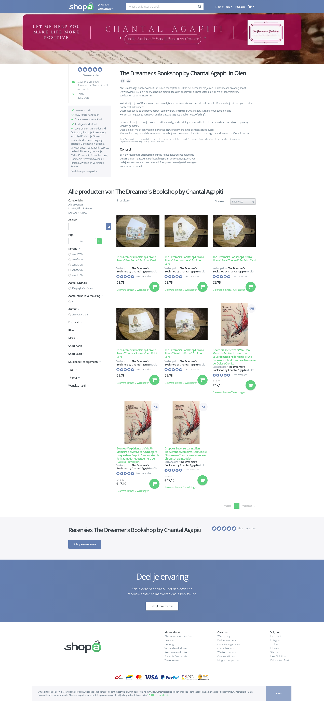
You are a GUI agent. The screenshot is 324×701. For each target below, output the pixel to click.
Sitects (274, 652)
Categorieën (75, 200)
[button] (251, 6)
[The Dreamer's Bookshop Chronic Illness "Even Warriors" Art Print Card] (186, 231)
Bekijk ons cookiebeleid (159, 695)
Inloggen (240, 6)
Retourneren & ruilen (176, 652)
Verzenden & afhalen (176, 648)
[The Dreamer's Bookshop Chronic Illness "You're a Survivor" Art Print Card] (137, 324)
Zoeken (72, 220)
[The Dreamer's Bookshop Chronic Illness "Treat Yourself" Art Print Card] (234, 231)
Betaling (169, 644)
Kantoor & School (77, 212)
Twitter (274, 644)
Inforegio (275, 648)
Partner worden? (226, 640)
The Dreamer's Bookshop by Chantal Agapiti (133, 270)
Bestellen (170, 640)
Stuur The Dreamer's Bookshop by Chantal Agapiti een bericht (92, 85)
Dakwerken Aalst (280, 660)
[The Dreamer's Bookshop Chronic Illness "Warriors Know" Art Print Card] (186, 324)
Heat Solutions (278, 656)
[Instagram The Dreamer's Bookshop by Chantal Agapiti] (123, 80)
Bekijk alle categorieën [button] (104, 6)
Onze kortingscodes (228, 644)
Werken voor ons (226, 652)
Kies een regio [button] (222, 6)
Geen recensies (91, 75)
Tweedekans (172, 660)
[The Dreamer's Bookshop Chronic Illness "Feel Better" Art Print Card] (137, 231)
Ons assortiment (226, 656)
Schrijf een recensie (84, 544)
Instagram (275, 640)
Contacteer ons (225, 648)
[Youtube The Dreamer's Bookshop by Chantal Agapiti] (128, 80)
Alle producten (76, 204)
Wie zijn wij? (224, 636)
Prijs (71, 235)
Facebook (275, 636)
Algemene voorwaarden (178, 636)
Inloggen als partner (228, 660)
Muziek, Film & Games (80, 208)
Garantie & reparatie (176, 656)
